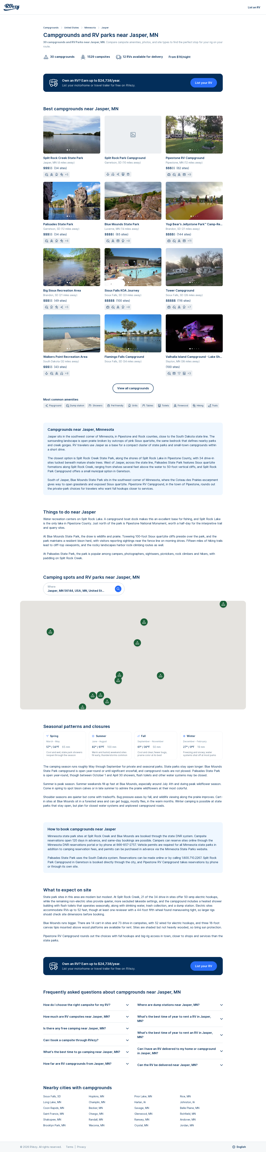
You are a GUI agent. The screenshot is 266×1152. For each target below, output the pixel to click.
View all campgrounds (133, 388)
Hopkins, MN (96, 1096)
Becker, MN (96, 1107)
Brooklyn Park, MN (54, 1125)
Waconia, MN (96, 1125)
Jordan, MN (187, 1125)
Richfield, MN (188, 1113)
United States (71, 27)
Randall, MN (96, 1119)
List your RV (203, 83)
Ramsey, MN (141, 1119)
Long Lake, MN (52, 1102)
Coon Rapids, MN (53, 1107)
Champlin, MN (97, 1102)
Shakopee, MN (52, 1119)
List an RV (254, 7)
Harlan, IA (140, 1102)
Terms (69, 1146)
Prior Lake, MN (143, 1096)
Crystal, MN (141, 1125)
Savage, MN (141, 1107)
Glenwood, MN (143, 1113)
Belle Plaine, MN (189, 1107)
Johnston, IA (187, 1102)
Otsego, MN (96, 1113)
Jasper (105, 27)
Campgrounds (51, 27)
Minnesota (90, 27)
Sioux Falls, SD (52, 1096)
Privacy (81, 1146)
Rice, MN (185, 1096)
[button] (77, 589)
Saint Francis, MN (53, 1113)
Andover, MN (188, 1119)
